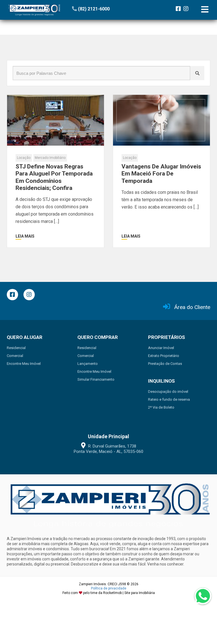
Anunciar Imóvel (161, 348)
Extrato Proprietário (163, 356)
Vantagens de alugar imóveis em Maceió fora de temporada (161, 173)
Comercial (15, 356)
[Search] (197, 73)
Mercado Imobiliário (50, 158)
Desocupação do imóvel (168, 391)
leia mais (25, 236)
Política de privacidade (108, 588)
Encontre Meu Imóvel (24, 363)
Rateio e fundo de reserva (169, 399)
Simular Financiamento (95, 379)
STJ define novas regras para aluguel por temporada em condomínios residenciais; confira (54, 177)
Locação (24, 158)
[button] (107, 9)
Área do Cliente (192, 307)
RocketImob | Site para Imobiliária (129, 593)
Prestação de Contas (165, 363)
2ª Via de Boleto (161, 407)
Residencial (16, 348)
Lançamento (87, 363)
